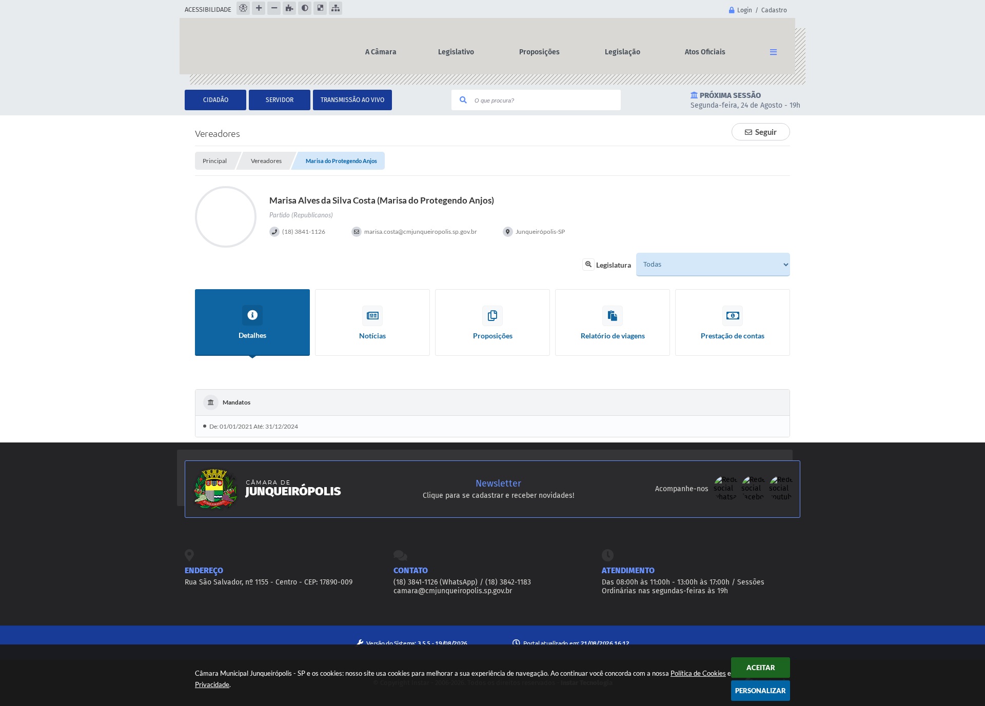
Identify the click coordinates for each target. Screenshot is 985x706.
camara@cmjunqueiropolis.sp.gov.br (452, 591)
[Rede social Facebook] (755, 498)
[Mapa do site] (335, 8)
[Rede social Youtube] (782, 498)
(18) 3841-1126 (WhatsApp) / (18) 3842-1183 (462, 582)
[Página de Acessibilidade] (243, 8)
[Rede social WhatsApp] (727, 498)
